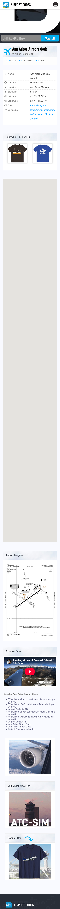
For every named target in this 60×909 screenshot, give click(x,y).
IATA (8, 61)
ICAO (21, 61)
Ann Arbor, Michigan (40, 87)
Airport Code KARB (18, 709)
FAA (37, 61)
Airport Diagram (38, 105)
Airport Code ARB (17, 722)
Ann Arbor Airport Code (19, 724)
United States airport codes (21, 729)
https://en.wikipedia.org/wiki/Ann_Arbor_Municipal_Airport (42, 114)
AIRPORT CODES (20, 4)
